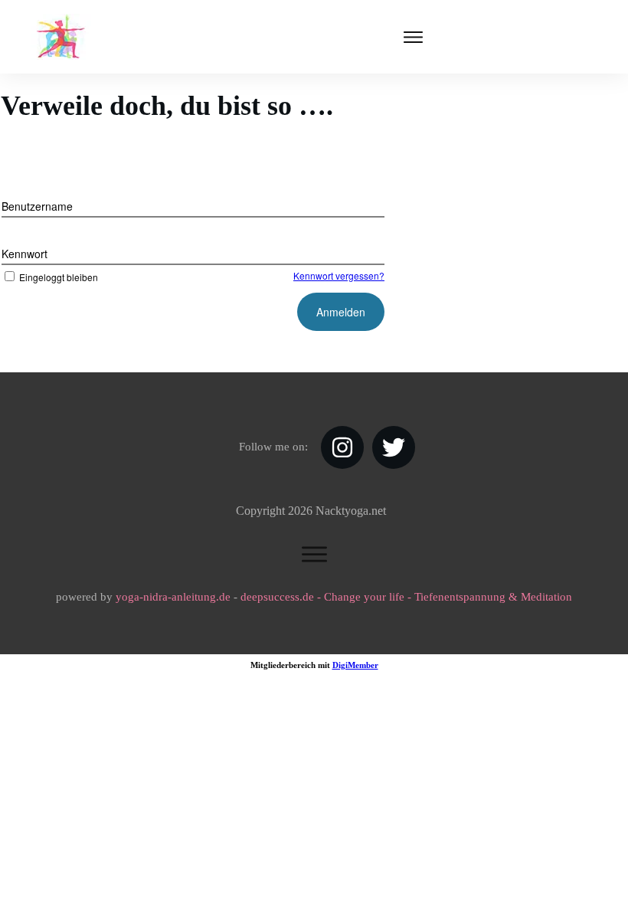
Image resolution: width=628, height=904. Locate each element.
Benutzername (37, 206)
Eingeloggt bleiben (58, 276)
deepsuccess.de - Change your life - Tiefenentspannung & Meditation (406, 597)
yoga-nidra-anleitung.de (173, 597)
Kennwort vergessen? (338, 275)
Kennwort (24, 253)
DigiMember (355, 665)
